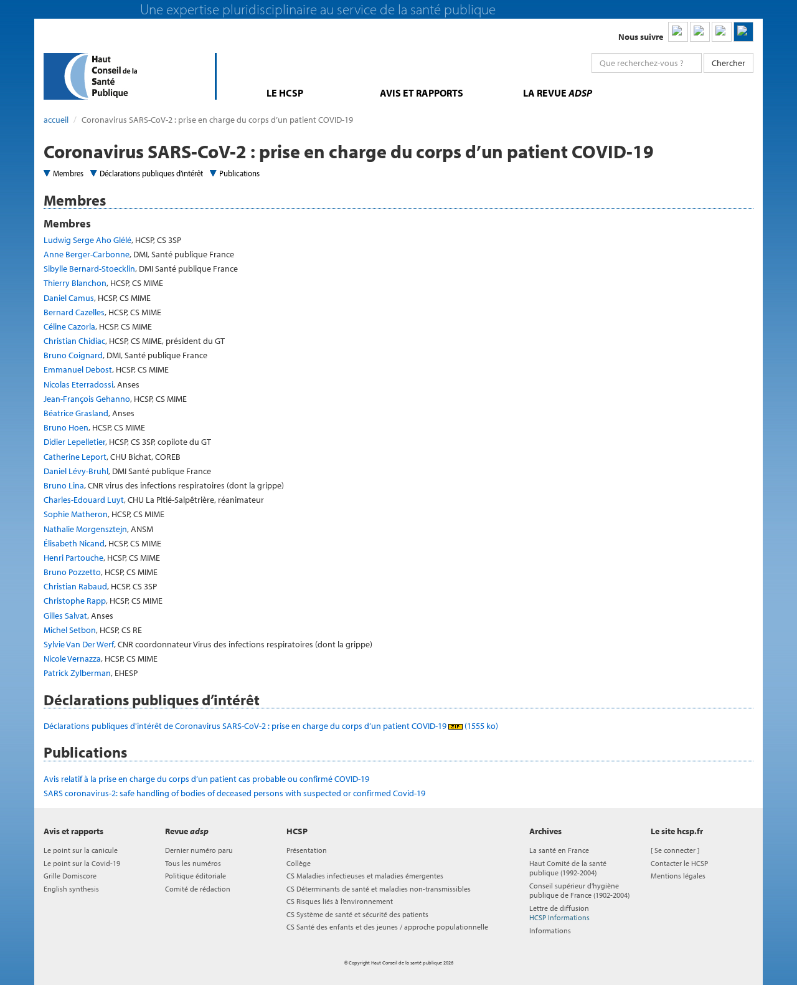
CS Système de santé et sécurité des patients (357, 914)
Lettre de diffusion (559, 912)
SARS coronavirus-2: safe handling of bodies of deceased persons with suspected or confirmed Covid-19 (234, 793)
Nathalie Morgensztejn (85, 529)
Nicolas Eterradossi (78, 384)
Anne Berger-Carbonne (87, 254)
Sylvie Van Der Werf (79, 644)
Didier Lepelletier (74, 441)
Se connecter (675, 850)
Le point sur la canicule (81, 850)
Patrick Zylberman (77, 672)
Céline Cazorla (69, 326)
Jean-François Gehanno (87, 398)
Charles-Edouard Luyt (84, 499)
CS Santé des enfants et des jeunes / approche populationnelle (387, 926)
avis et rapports (421, 93)
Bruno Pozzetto (72, 572)
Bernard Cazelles (74, 312)
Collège (298, 863)
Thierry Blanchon (75, 282)
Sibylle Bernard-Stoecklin (89, 268)
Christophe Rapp (75, 600)
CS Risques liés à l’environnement (339, 901)
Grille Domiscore (70, 875)
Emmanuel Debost (78, 369)
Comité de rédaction (197, 888)
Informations (550, 930)
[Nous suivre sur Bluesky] (700, 32)
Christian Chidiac (74, 340)
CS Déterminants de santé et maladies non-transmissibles (378, 888)
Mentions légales (678, 875)
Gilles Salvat (65, 615)
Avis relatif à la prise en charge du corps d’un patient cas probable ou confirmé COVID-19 (206, 778)
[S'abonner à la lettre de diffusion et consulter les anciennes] (743, 32)
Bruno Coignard (73, 355)
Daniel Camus (69, 297)
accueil (56, 119)
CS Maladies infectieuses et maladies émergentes (364, 875)
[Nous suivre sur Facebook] (722, 32)
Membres (68, 173)
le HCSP (284, 93)
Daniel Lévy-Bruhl (76, 471)
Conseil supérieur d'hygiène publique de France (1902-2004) (579, 890)
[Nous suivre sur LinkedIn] (678, 32)
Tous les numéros (193, 863)
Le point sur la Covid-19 (82, 863)
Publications (239, 173)
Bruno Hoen (66, 427)
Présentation (306, 850)
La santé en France (559, 850)
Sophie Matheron (76, 514)
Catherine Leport (75, 456)
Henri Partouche (73, 557)
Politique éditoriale (195, 875)
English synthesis (71, 888)
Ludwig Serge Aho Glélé (87, 239)
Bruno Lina (64, 485)
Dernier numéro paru (199, 850)
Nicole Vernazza (72, 658)
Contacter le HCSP (679, 863)
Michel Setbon (70, 629)
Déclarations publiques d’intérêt (151, 173)
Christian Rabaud (75, 586)
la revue (557, 93)
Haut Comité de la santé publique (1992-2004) (567, 868)
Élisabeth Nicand (74, 543)
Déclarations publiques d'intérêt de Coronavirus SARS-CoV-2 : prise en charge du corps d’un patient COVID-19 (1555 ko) (271, 725)
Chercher (728, 63)
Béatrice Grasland (76, 413)
